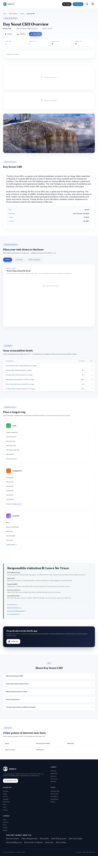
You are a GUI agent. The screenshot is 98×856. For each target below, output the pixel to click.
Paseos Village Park (12, 432)
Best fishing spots (58, 838)
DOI (94, 852)
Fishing (5, 796)
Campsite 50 (9, 482)
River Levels (54, 779)
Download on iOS (11, 780)
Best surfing (61, 842)
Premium (5, 822)
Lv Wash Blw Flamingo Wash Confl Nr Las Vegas (19, 379)
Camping (5, 799)
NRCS (87, 852)
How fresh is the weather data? (17, 684)
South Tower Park (11, 436)
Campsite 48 (9, 490)
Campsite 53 (9, 486)
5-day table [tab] (19, 259)
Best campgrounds (29, 838)
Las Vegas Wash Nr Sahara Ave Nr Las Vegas (19, 375)
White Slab (9, 531)
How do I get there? (13, 699)
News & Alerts (54, 794)
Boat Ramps (6, 802)
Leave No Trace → (12, 604)
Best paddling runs (14, 842)
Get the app (13, 641)
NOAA (83, 852)
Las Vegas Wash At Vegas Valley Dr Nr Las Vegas (20, 388)
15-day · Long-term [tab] (34, 259)
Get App (67, 4)
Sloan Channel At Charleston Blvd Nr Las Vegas (20, 384)
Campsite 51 (9, 495)
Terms (5, 825)
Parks (4, 804)
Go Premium (78, 4)
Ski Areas (5, 791)
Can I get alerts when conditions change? (21, 707)
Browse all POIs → (11, 544)
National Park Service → (14, 608)
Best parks (44, 838)
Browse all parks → (11, 458)
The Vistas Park (10, 441)
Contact (5, 830)
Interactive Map (55, 791)
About (4, 819)
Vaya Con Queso (10, 535)
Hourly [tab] (8, 259)
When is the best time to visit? (16, 691)
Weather (53, 802)
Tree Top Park (10, 454)
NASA (90, 852)
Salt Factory (9, 540)
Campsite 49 (9, 499)
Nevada (22, 13)
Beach (8, 522)
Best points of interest (33, 842)
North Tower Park (11, 445)
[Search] (87, 4)
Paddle (5, 794)
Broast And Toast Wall (12, 527)
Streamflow (54, 773)
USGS (79, 852)
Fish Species (54, 796)
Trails (4, 807)
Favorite (8, 34)
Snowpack (53, 770)
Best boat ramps (75, 838)
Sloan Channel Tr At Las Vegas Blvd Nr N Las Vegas (21, 365)
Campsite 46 (9, 477)
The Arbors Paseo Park (12, 450)
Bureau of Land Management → (16, 611)
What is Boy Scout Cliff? (14, 676)
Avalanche (53, 781)
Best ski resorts (12, 838)
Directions (21, 34)
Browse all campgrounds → (14, 504)
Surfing (5, 810)
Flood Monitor (55, 799)
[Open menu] (92, 4)
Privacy (5, 827)
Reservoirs (54, 776)
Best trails (49, 842)
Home (4, 13)
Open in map (35, 34)
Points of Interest (13, 13)
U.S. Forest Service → (13, 614)
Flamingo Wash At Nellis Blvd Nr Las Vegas (18, 370)
